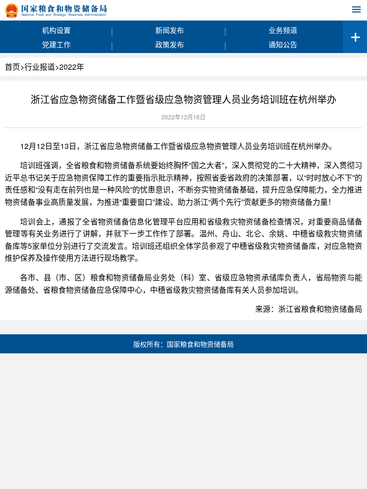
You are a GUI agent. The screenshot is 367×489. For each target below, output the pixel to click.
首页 (12, 66)
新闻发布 (169, 30)
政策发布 (169, 44)
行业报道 (39, 66)
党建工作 (56, 44)
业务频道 (283, 30)
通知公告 (283, 44)
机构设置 (56, 30)
